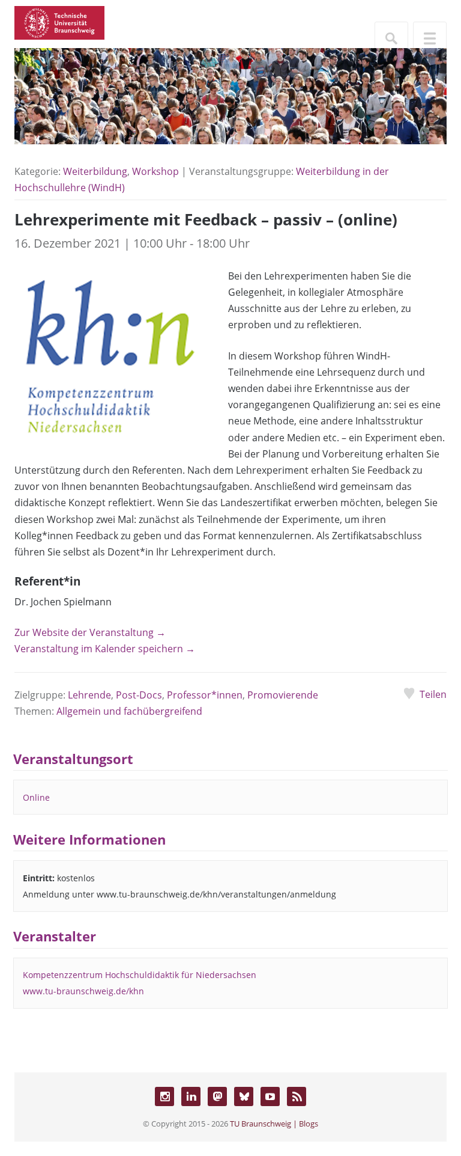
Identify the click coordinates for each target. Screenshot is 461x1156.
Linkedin (190, 1096)
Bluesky (243, 1096)
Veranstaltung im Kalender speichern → (104, 648)
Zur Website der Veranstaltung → (90, 632)
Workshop (155, 171)
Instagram (164, 1096)
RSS (296, 1096)
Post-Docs (139, 695)
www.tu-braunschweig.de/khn (83, 991)
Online (36, 797)
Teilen (433, 694)
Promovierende (282, 695)
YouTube (270, 1096)
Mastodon (217, 1096)
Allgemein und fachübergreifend (129, 711)
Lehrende (89, 695)
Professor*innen (205, 695)
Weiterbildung (95, 171)
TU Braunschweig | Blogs (274, 1123)
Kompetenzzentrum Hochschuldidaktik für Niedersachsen (139, 974)
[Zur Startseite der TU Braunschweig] (59, 21)
